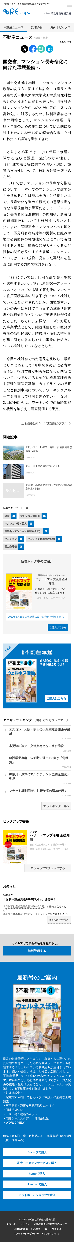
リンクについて (51, 1233)
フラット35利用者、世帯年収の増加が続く (40, 793)
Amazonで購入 (37, 1184)
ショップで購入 (37, 1152)
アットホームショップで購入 (37, 1195)
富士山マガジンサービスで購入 (37, 1162)
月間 (38, 720)
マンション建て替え (16, 523)
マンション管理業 (30, 515)
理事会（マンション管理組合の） (23, 531)
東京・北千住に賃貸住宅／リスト (43, 466)
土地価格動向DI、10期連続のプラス (44, 423)
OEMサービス (39, 1229)
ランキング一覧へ (57, 806)
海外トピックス (60, 27)
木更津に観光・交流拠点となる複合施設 (40, 748)
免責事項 (56, 1229)
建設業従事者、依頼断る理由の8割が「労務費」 (40, 762)
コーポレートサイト (18, 1224)
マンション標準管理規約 (41, 538)
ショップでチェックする (49, 868)
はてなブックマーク (56, 720)
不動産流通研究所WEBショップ (50, 1224)
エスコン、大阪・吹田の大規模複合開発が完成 (40, 734)
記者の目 (37, 27)
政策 (7, 515)
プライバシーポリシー (27, 1233)
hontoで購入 (37, 1173)
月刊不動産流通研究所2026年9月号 (25, 906)
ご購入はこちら (57, 627)
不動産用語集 (21, 1229)
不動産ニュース (14, 27)
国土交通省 (11, 546)
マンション (11, 538)
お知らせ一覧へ (60, 919)
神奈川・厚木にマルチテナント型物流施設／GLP (40, 778)
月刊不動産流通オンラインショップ (30, 914)
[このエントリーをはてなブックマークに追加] (49, 48)
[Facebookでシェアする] (33, 49)
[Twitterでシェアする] (24, 48)
